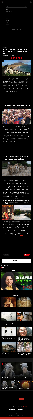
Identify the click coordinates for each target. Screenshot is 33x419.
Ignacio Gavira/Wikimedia (27, 222)
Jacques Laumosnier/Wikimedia (20, 222)
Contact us (10, 406)
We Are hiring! (25, 406)
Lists (3, 47)
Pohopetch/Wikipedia (27, 124)
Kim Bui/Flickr (28, 176)
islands (26, 90)
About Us (7, 406)
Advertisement (18, 406)
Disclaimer (14, 406)
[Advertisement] (16, 40)
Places (5, 47)
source (14, 141)
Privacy (21, 406)
